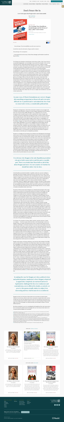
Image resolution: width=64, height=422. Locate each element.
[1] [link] (18, 121)
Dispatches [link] (54, 3)
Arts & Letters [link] (26, 3)
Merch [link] (45, 1)
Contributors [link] (34, 1)
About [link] (38, 1)
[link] (63, 6)
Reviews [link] (58, 3)
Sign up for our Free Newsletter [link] (57, 1)
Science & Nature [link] (45, 3)
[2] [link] (33, 151)
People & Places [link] (38, 3)
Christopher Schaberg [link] (28, 343)
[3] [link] (26, 269)
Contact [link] (5, 406)
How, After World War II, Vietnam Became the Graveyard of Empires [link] (51, 382)
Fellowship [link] (42, 1)
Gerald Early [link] (32, 16)
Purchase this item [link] (31, 34)
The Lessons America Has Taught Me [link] (51, 346)
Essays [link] (50, 3)
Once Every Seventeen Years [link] (29, 341)
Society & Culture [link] (32, 3)
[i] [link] (18, 56)
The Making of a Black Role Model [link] (13, 346)
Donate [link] (48, 1)
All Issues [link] (15, 401)
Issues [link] (30, 1)
